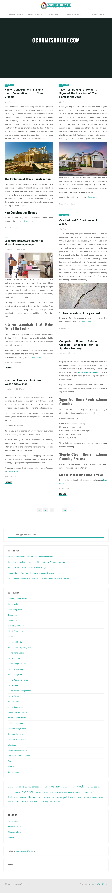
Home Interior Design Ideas (19, 691)
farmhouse (45, 792)
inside (11, 797)
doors (10, 792)
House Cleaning (65, 488)
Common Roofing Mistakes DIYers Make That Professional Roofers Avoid (38, 578)
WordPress (102, 884)
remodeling (11, 801)
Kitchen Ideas (13, 701)
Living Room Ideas (15, 707)
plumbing (12, 745)
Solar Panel (12, 766)
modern (47, 797)
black (16, 787)
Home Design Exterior (17, 664)
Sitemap (11, 837)
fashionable (54, 792)
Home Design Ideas (16, 669)
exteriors (38, 792)
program (100, 797)
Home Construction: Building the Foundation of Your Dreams (24, 93)
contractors (64, 787)
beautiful (10, 787)
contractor (54, 787)
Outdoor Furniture (15, 734)
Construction (13, 604)
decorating (72, 787)
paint (66, 797)
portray (94, 797)
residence (21, 801)
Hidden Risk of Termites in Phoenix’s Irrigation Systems (31, 573)
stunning (45, 801)
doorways (17, 792)
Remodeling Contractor (17, 750)
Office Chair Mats (15, 723)
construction (44, 787)
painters (72, 797)
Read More (28, 221)
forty (65, 792)
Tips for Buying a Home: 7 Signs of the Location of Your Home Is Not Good (78, 93)
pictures (89, 797)
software (38, 802)
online (54, 797)
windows (57, 801)
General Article (64, 328)
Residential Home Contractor (20, 756)
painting (78, 797)
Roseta (93, 884)
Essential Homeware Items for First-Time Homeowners (30, 557)
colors (21, 787)
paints (83, 797)
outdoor (59, 797)
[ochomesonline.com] (44, 5)
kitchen (39, 797)
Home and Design (15, 642)
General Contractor (16, 626)
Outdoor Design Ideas (17, 728)
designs (97, 787)
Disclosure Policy (15, 832)
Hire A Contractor (15, 631)
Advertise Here (14, 826)
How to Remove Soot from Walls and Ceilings (27, 567)
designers (90, 787)
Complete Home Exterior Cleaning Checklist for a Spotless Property (78, 345)
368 (64, 510)
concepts (35, 787)
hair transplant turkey (25, 851)
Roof (10, 761)
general (71, 792)
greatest (77, 792)
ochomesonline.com (59, 4)
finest (61, 792)
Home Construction (12, 228)
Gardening (12, 615)
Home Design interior (17, 674)
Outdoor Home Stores (17, 739)
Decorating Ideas (15, 610)
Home (10, 637)
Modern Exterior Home (17, 712)
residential (30, 801)
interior (31, 797)
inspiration (21, 797)
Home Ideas (13, 685)
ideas (92, 792)
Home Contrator (15, 658)
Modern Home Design (17, 718)
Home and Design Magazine (19, 647)
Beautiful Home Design (67, 204)
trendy (51, 801)
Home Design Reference (18, 680)
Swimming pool (14, 772)
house (84, 792)
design (81, 786)
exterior (27, 792)
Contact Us (13, 821)
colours (28, 787)
